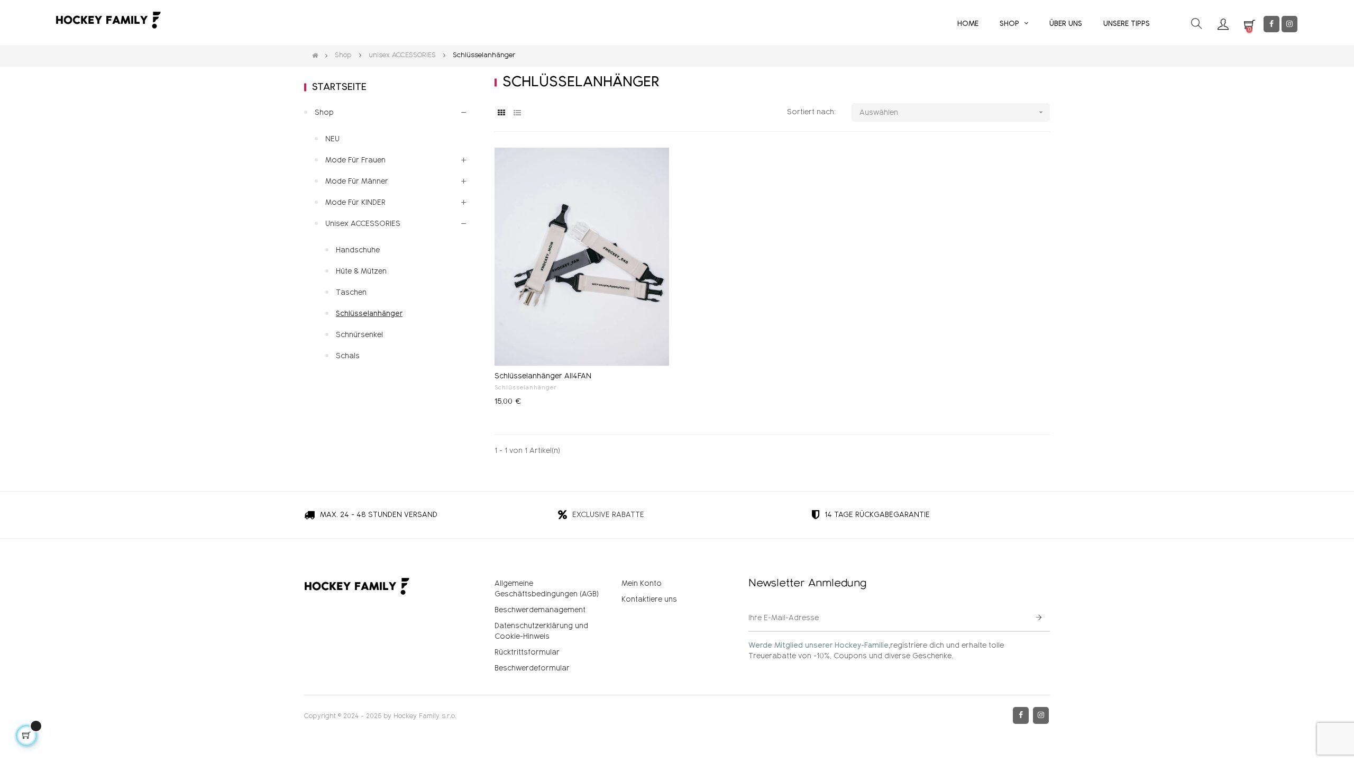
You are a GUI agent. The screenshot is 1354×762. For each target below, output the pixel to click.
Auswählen (952, 112)
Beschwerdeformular (532, 668)
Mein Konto (641, 583)
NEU (332, 139)
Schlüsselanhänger (526, 388)
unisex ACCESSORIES (362, 224)
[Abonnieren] (1039, 618)
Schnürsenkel (359, 335)
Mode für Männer (356, 181)
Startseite (339, 87)
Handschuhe (358, 250)
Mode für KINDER (355, 202)
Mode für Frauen (355, 160)
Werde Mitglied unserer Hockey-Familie (818, 645)
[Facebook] (1271, 24)
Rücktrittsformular (527, 652)
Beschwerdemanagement (540, 610)
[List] (517, 113)
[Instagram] (1289, 24)
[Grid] (501, 113)
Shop (324, 112)
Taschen (351, 292)
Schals (348, 356)
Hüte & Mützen (361, 271)
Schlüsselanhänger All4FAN (543, 376)
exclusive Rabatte (608, 515)
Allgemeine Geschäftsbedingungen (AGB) (547, 588)
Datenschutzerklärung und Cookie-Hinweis (541, 631)
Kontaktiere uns (649, 599)
